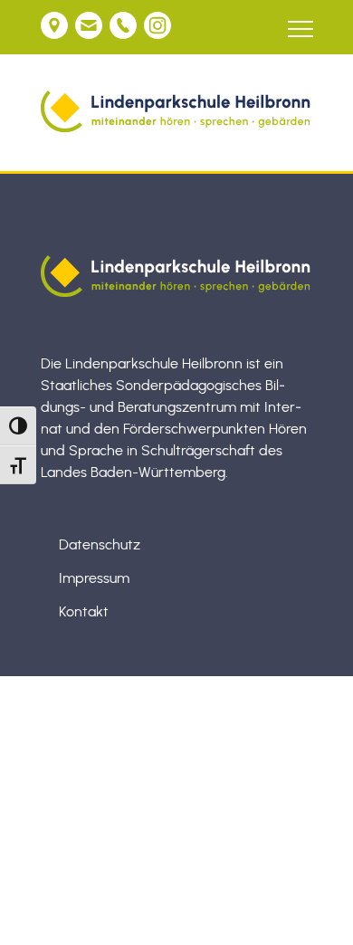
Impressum (94, 578)
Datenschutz (99, 545)
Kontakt (84, 612)
